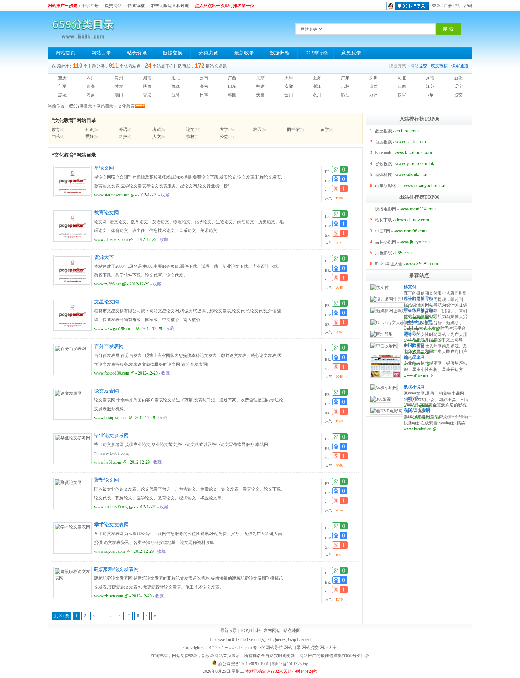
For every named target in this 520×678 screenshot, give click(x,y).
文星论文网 (106, 302)
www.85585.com (422, 263)
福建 (260, 86)
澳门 (119, 94)
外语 (123, 129)
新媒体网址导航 (418, 310)
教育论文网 (106, 212)
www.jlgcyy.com (415, 241)
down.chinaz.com (412, 220)
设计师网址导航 (418, 298)
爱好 (89, 136)
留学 (324, 129)
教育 (56, 129)
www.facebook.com (413, 152)
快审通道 (459, 65)
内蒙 (90, 94)
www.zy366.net (107, 284)
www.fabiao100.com (111, 373)
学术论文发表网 (111, 524)
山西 (373, 86)
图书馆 (293, 129)
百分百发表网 (109, 346)
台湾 (175, 94)
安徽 (288, 86)
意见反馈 (351, 53)
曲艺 (56, 136)
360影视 (411, 398)
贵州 (119, 77)
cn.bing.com (407, 130)
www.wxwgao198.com (113, 328)
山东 (232, 86)
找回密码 (463, 5)
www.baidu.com (410, 141)
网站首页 (65, 53)
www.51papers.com (111, 239)
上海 (317, 77)
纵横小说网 (414, 386)
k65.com (403, 252)
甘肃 (119, 86)
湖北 (175, 77)
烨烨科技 (383, 174)
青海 (90, 86)
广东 (345, 77)
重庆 (62, 77)
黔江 (345, 94)
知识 (89, 129)
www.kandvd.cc (417, 429)
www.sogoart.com (109, 551)
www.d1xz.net (416, 375)
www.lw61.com (107, 462)
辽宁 (458, 86)
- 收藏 (163, 194)
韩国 (232, 94)
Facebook (383, 152)
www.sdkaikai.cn (411, 174)
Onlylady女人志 (418, 321)
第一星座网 (414, 356)
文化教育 (126, 106)
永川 (317, 94)
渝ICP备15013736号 (290, 663)
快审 (402, 94)
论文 (190, 129)
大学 (224, 129)
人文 (156, 136)
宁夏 (62, 86)
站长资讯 (137, 53)
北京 (260, 77)
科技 (123, 136)
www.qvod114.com (418, 209)
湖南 (147, 77)
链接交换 (173, 53)
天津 (288, 77)
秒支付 (410, 286)
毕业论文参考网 (111, 435)
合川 (288, 94)
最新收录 (244, 53)
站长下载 (383, 220)
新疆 (458, 77)
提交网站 (113, 5)
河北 (402, 77)
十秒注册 (90, 5)
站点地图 (291, 630)
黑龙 (62, 94)
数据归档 (280, 53)
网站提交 (418, 65)
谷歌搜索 (383, 163)
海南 (204, 86)
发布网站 (272, 630)
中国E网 (382, 230)
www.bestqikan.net (110, 417)
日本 (204, 94)
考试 (156, 129)
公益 (224, 136)
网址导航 (412, 333)
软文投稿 (439, 65)
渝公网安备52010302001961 (243, 663)
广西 (232, 77)
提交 (458, 94)
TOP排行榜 (316, 53)
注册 (448, 5)
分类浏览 (208, 53)
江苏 (430, 86)
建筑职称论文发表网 (116, 569)
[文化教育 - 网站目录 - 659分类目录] (83, 29)
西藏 (175, 86)
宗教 (190, 136)
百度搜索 (383, 141)
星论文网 (104, 168)
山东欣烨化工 (387, 185)
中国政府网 (414, 345)
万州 (373, 94)
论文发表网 (106, 391)
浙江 (317, 86)
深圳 (373, 77)
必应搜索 (383, 130)
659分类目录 (80, 106)
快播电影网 (385, 209)
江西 (402, 86)
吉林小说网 (385, 241)
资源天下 (104, 257)
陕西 (147, 86)
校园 (257, 129)
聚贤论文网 (106, 480)
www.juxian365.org (111, 506)
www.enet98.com (410, 230)
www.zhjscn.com (108, 595)
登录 (436, 5)
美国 (260, 94)
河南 (430, 77)
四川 (90, 77)
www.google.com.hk (414, 163)
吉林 (345, 86)
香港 (147, 94)
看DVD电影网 (417, 410)
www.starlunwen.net (111, 194)
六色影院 (383, 252)
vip (430, 94)
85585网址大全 (389, 263)
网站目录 (101, 53)
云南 (204, 77)
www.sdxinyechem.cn (424, 185)
